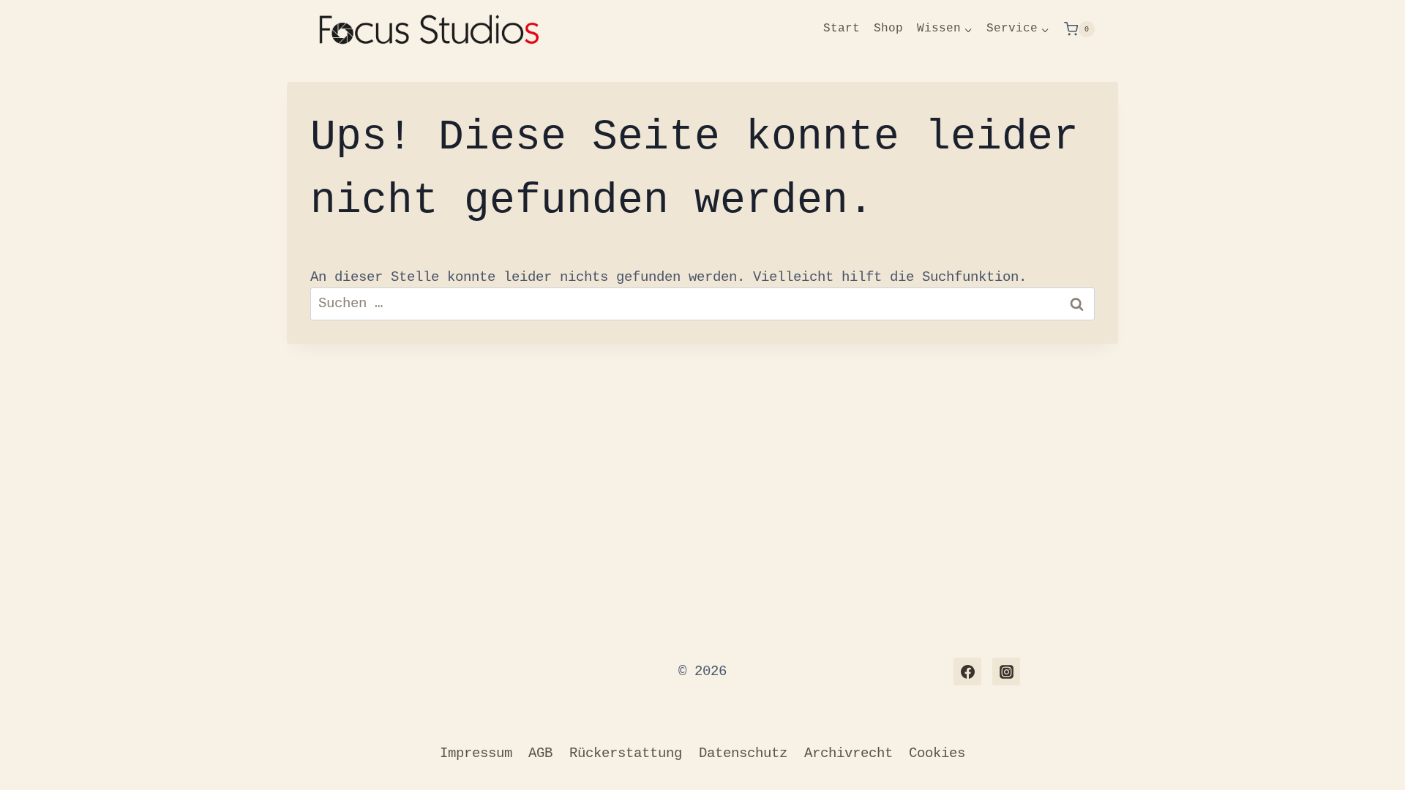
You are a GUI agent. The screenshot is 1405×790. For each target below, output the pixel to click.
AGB (540, 753)
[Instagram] (1006, 671)
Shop (888, 28)
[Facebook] (967, 671)
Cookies (937, 753)
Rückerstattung (625, 753)
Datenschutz (743, 753)
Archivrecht (848, 753)
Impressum (476, 753)
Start (841, 28)
